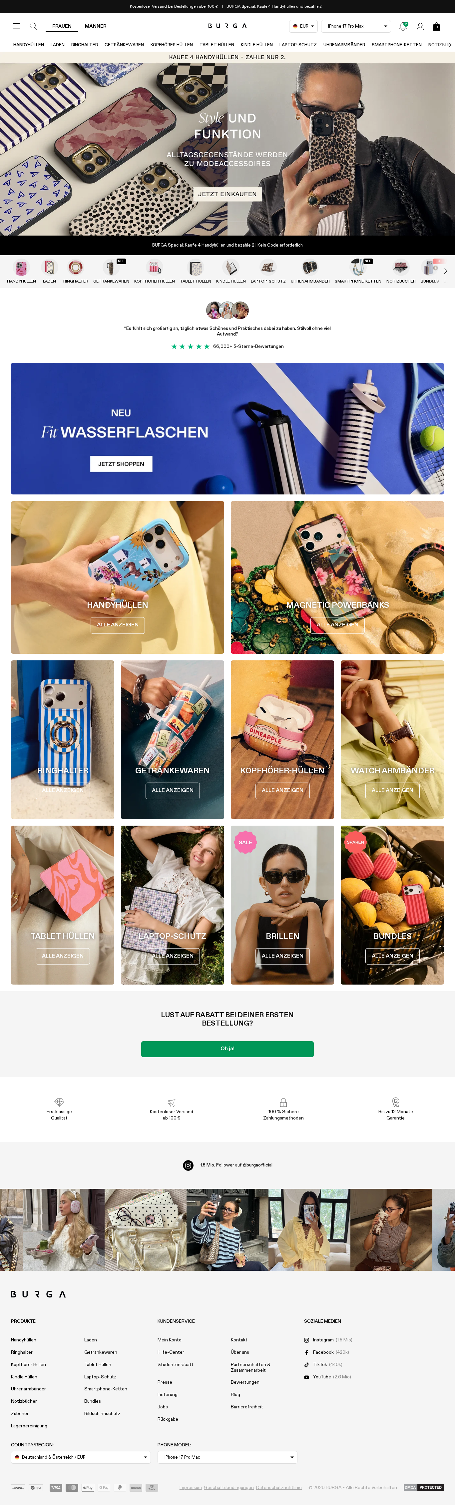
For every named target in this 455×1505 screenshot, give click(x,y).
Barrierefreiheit (247, 1407)
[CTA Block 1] (227, 429)
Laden (58, 45)
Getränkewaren (124, 45)
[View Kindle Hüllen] (230, 267)
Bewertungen (245, 1382)
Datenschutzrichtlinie (279, 1487)
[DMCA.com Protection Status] (424, 1487)
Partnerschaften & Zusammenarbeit (250, 1367)
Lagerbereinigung (29, 1426)
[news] (403, 26)
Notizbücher (401, 282)
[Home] (228, 26)
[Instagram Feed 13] (64, 1230)
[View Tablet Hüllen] (195, 267)
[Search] (33, 26)
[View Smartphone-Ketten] (358, 267)
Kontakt (239, 1340)
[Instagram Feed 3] (391, 1230)
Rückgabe (168, 1419)
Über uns (240, 1352)
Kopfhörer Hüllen (172, 45)
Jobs (163, 1407)
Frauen (62, 26)
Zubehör (20, 1413)
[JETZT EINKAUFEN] (227, 144)
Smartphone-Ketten (397, 45)
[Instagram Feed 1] (227, 1230)
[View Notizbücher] (401, 267)
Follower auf (236, 1165)
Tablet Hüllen (217, 45)
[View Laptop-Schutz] (268, 267)
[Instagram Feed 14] (146, 1230)
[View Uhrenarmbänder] (310, 267)
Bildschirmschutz (102, 1413)
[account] (420, 26)
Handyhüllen (28, 45)
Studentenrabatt (176, 1364)
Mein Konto (170, 1340)
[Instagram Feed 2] (309, 1230)
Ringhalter (84, 45)
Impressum (191, 1487)
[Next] (443, 45)
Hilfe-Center (171, 1352)
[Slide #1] (239, 222)
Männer (95, 26)
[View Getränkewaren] (111, 267)
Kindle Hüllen (257, 45)
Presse (165, 1382)
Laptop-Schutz (298, 45)
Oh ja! (227, 1049)
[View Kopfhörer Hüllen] (154, 267)
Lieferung (168, 1394)
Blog (235, 1394)
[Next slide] (439, 271)
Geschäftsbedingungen (229, 1487)
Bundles (92, 1401)
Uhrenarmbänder (344, 45)
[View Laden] (49, 267)
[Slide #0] (216, 222)
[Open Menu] (16, 26)
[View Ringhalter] (75, 267)
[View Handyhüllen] (21, 267)
